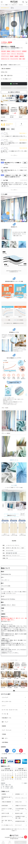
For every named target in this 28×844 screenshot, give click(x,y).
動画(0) (12, 129)
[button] (1, 112)
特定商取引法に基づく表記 (11, 829)
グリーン (13, 54)
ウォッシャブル (14, 59)
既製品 (8, 51)
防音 (20, 59)
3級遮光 (16, 56)
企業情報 (3, 829)
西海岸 (11, 56)
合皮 (24, 59)
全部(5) (2, 129)
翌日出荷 (3, 51)
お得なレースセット (16, 51)
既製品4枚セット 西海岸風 (17, 4)
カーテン (2, 4)
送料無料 (24, 51)
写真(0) (7, 129)
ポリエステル (20, 54)
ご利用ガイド (14, 830)
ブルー (8, 54)
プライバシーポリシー (21, 829)
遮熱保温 (22, 56)
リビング (3, 54)
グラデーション (5, 56)
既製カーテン (8, 4)
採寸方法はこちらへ (6, 621)
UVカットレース (5, 59)
